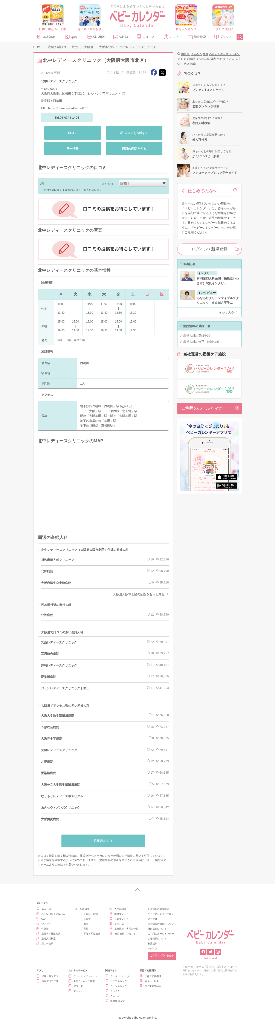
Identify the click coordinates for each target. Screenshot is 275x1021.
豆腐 (205, 54)
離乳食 (185, 54)
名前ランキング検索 (84, 981)
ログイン (152, 948)
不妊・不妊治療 (92, 933)
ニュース (149, 37)
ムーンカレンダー (119, 986)
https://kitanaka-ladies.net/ (66, 108)
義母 (193, 63)
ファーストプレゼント (85, 976)
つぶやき (46, 923)
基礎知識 (49, 37)
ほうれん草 (203, 59)
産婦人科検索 (48, 938)
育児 (86, 928)
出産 (86, 923)
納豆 (186, 63)
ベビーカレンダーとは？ (161, 913)
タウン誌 (119, 923)
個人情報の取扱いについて (162, 923)
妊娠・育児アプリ (51, 976)
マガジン (78, 991)
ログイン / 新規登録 (210, 249)
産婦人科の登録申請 (196, 335)
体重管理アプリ (50, 981)
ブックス (226, 37)
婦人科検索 (47, 943)
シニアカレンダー (119, 981)
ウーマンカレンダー (121, 976)
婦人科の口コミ (93, 189)
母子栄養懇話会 (153, 986)
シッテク (115, 991)
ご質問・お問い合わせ (162, 955)
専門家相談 (120, 909)
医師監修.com (117, 1001)
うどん (230, 59)
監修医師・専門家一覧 (126, 928)
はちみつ (196, 54)
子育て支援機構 (153, 976)
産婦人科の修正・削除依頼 (201, 341)
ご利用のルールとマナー (204, 408)
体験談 (123, 37)
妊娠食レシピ (122, 918)
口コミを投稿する (136, 133)
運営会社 (152, 918)
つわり (221, 59)
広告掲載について (157, 938)
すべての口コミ (53, 189)
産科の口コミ (73, 189)
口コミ (72, 133)
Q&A (74, 37)
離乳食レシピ (122, 913)
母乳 (213, 59)
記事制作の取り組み (158, 909)
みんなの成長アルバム (53, 913)
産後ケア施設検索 (50, 933)
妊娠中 (87, 918)
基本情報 (73, 148)
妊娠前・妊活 (91, 913)
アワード (78, 986)
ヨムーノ (115, 996)
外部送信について (157, 928)
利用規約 (152, 943)
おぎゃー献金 (152, 981)
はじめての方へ (202, 191)
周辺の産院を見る (134, 148)
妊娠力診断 (188, 59)
